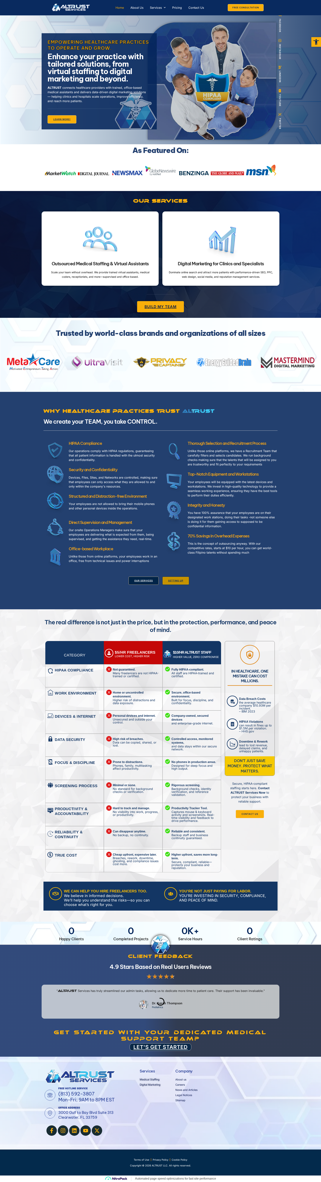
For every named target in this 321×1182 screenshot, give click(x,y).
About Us (136, 7)
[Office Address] (50, 1113)
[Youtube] (85, 1130)
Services (156, 7)
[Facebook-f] (51, 1130)
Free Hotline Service (73, 1088)
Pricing (177, 7)
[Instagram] (63, 1130)
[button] (45, 174)
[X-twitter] (97, 1130)
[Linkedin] (74, 1130)
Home (120, 7)
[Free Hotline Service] (50, 1095)
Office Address (69, 1107)
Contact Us (196, 7)
